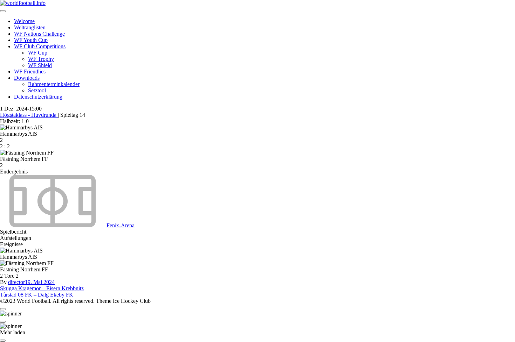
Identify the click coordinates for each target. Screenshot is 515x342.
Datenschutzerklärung (38, 97)
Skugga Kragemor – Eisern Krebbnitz (42, 288)
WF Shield (40, 65)
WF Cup (37, 53)
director (16, 282)
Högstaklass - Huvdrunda (29, 115)
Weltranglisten (30, 27)
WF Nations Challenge (39, 34)
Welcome (24, 21)
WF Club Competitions (40, 46)
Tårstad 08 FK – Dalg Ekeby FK (36, 295)
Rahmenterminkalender (54, 84)
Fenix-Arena (121, 225)
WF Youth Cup (31, 40)
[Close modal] (3, 309)
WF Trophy (41, 59)
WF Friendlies (30, 71)
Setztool (37, 90)
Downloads (27, 78)
